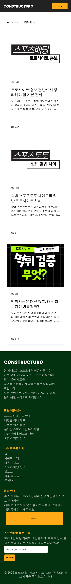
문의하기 (10, 480)
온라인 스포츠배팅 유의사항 (21, 429)
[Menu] (49, 6)
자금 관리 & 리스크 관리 (19, 433)
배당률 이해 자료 (14, 420)
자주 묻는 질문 (13, 476)
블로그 (8, 471)
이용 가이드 (11, 462)
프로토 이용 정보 (14, 424)
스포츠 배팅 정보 (14, 467)
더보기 (28, 22)
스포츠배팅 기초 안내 (17, 415)
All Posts (12, 22)
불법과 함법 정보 (14, 438)
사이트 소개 (11, 458)
